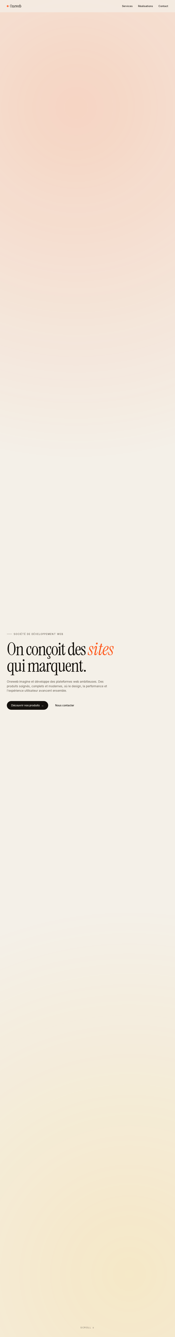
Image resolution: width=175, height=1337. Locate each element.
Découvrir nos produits (27, 705)
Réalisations (145, 6)
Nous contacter (64, 705)
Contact (163, 6)
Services (127, 6)
